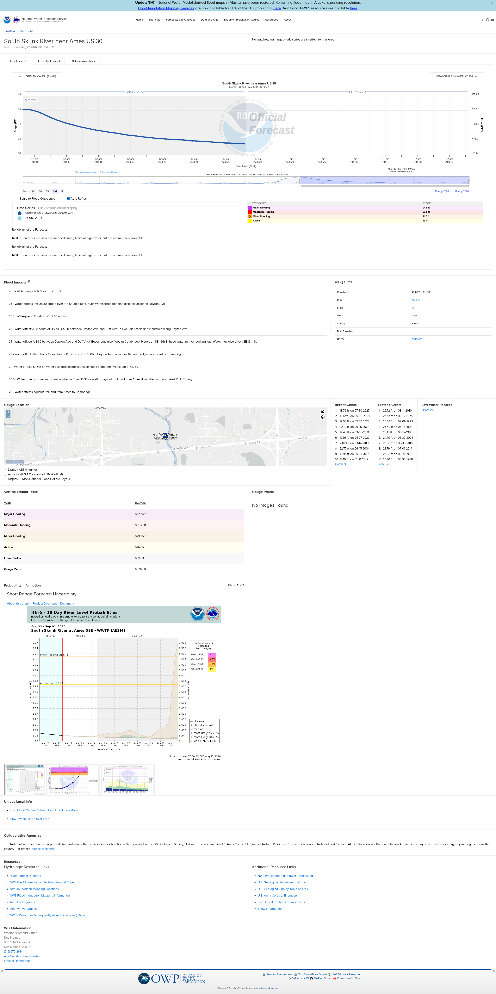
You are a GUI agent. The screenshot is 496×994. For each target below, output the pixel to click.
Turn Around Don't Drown (312, 974)
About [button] (287, 19)
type (7, 503)
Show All (341, 464)
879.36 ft (140, 536)
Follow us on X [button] (299, 978)
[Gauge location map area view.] (323, 417)
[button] (491, 3)
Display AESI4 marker (22, 470)
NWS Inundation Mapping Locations (34, 889)
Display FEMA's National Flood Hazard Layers (38, 479)
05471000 (417, 339)
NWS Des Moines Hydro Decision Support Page (42, 882)
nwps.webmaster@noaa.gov (266, 988)
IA (413, 307)
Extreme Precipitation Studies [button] (241, 19)
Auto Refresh (79, 199)
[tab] (17, 61)
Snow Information (270, 909)
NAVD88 (140, 503)
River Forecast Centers (25, 876)
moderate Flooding (17, 525)
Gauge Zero (12, 569)
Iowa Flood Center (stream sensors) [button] (282, 902)
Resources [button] (271, 19)
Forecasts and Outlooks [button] (180, 19)
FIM (48, 474)
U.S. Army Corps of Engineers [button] (278, 896)
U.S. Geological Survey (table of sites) (283, 889)
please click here (43, 849)
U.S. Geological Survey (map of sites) (282, 882)
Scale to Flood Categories (37, 199)
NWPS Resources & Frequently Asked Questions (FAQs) (47, 915)
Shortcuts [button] (154, 19)
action (8, 547)
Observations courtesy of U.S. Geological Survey (96, 172)
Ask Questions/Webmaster (22, 956)
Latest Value (12, 558)
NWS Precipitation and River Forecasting (285, 876)
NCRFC (10, 31)
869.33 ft (140, 558)
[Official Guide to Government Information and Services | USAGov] (144, 978)
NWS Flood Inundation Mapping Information (40, 896)
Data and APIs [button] (209, 19)
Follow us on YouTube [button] (348, 978)
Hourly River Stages (23, 909)
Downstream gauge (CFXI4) (455, 76)
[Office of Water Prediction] (178, 978)
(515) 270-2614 (13, 952)
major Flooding (14, 514)
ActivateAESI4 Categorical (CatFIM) (35, 474)
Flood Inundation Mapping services (166, 8)
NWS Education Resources (345, 974)
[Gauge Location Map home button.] (323, 411)
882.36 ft (140, 514)
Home (139, 19)
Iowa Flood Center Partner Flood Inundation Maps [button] (44, 810)
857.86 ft (140, 569)
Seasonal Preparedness (279, 974)
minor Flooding (14, 536)
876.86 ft (140, 547)
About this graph (18, 604)
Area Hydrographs (22, 902)
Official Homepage (17, 961)
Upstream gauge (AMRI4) (39, 76)
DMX (20, 31)
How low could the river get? (29, 819)
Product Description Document (53, 604)
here (277, 8)
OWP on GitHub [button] (322, 978)
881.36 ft (140, 525)
